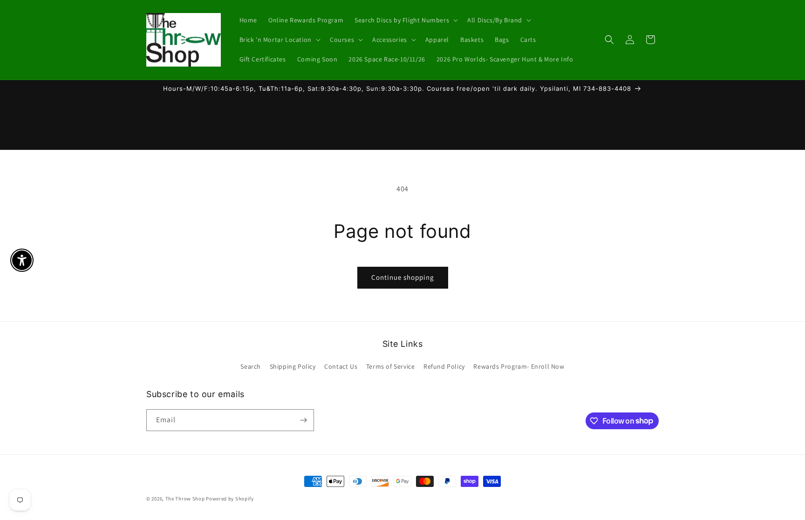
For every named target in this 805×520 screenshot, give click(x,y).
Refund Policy (444, 366)
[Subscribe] (303, 420)
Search (250, 366)
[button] (405, 20)
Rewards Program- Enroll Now (518, 366)
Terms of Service (390, 366)
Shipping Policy (293, 366)
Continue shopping (402, 277)
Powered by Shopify (230, 498)
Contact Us (340, 366)
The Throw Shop (185, 498)
